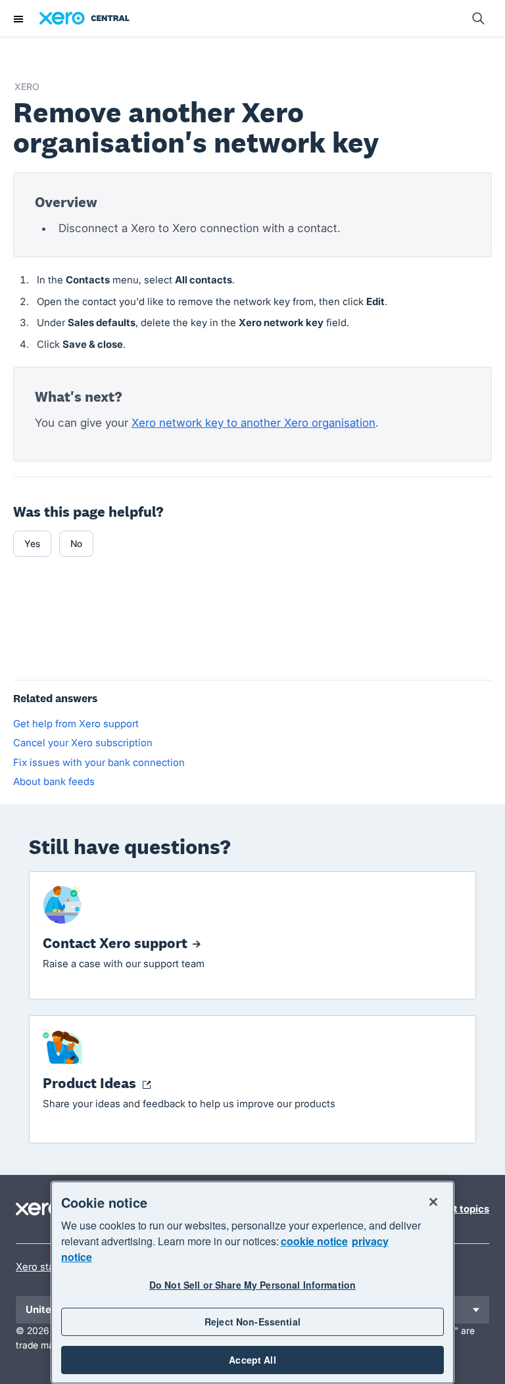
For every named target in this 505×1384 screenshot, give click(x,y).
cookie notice (314, 1241)
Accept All (252, 1359)
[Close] (433, 1201)
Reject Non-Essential (252, 1321)
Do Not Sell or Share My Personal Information (252, 1284)
